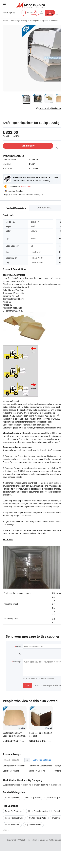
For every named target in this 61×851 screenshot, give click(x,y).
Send (27, 685)
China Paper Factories (38, 811)
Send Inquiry (28, 145)
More (5, 830)
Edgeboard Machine (11, 770)
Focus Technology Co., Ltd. (36, 840)
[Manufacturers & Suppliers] (30, 5)
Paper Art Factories (13, 811)
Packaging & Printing (19, 20)
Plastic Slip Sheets (33, 797)
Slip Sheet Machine (37, 770)
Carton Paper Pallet (37, 817)
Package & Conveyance (39, 20)
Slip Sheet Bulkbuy (33, 824)
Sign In (7, 194)
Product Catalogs (43, 760)
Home (5, 20)
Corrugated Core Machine (14, 765)
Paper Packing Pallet (14, 817)
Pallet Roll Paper (12, 824)
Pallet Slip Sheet (12, 797)
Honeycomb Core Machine (40, 765)
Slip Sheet (54, 20)
